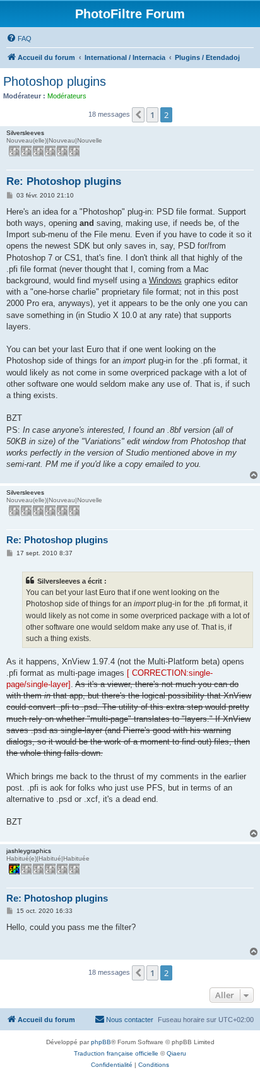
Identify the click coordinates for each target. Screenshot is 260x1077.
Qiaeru (176, 1053)
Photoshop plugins (54, 81)
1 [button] (152, 115)
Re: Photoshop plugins (63, 181)
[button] (138, 114)
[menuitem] (19, 38)
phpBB (101, 1042)
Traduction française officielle (116, 1053)
